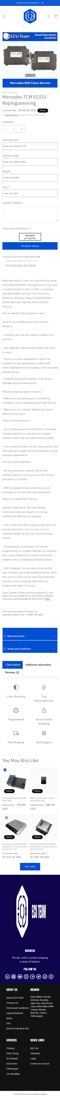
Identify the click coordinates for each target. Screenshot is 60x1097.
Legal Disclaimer (14, 1013)
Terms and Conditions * (16, 228)
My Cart (34, 1048)
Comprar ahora (30, 246)
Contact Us (12, 1003)
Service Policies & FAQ (17, 1028)
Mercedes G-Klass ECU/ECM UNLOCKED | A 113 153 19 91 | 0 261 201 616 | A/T (15, 846)
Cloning (10, 1048)
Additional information (38, 664)
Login (33, 1058)
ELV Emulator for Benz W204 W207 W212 (14, 799)
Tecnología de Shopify (39, 1094)
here (47, 598)
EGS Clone (11, 1063)
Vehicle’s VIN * (10, 140)
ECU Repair (12, 1058)
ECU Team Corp (25, 1094)
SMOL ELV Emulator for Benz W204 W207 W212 (42, 799)
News (9, 1018)
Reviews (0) (12, 672)
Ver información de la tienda (21, 265)
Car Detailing (13, 1074)
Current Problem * (13, 202)
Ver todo (30, 866)
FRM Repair (12, 1068)
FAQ (8, 1023)
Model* (6, 171)
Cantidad (7, 122)
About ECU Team (15, 997)
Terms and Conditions (17, 1008)
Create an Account (40, 1063)
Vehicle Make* (10, 155)
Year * (5, 187)
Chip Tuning (12, 1053)
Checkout (35, 1053)
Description (13, 664)
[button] (4, 16)
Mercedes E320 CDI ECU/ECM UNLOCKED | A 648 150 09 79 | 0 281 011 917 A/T (43, 846)
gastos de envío (12, 115)
